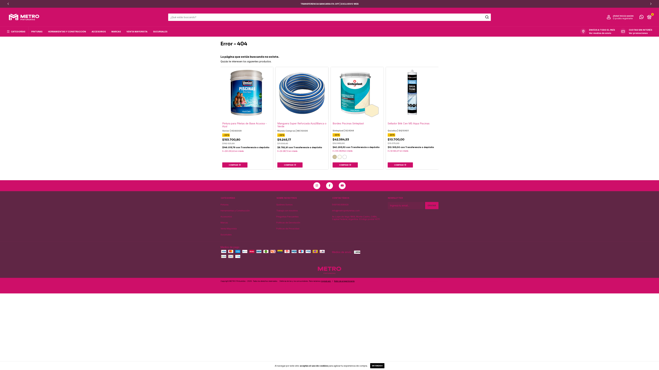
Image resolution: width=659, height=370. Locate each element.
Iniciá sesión (627, 16)
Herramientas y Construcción (67, 31)
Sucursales (160, 31)
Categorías (18, 31)
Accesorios (99, 31)
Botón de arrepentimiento (344, 281)
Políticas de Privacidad (287, 228)
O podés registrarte (623, 18)
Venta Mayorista (136, 31)
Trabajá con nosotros (287, 210)
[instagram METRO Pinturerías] (316, 185)
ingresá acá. (326, 281)
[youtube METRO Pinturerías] (342, 185)
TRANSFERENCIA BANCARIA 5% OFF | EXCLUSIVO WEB (329, 4)
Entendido (377, 366)
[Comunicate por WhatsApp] (641, 18)
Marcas (116, 31)
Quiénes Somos (284, 204)
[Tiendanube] (427, 281)
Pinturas (36, 31)
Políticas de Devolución (288, 222)
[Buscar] (487, 17)
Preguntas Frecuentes (287, 216)
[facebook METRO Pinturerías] (329, 185)
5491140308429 (340, 204)
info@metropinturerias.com (346, 210)
